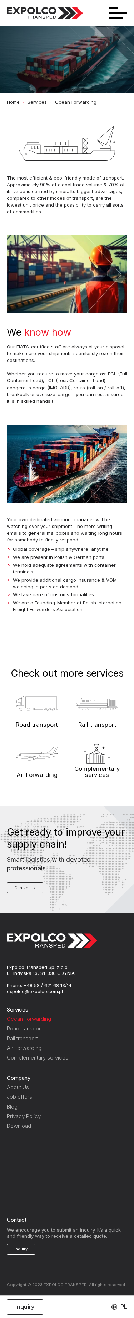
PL (123, 1307)
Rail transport (22, 1038)
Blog (12, 1106)
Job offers (19, 1096)
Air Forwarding (24, 1048)
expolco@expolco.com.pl (35, 991)
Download (19, 1125)
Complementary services (37, 1057)
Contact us (24, 887)
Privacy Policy (24, 1116)
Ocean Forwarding (29, 1018)
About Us (18, 1087)
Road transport (24, 1028)
